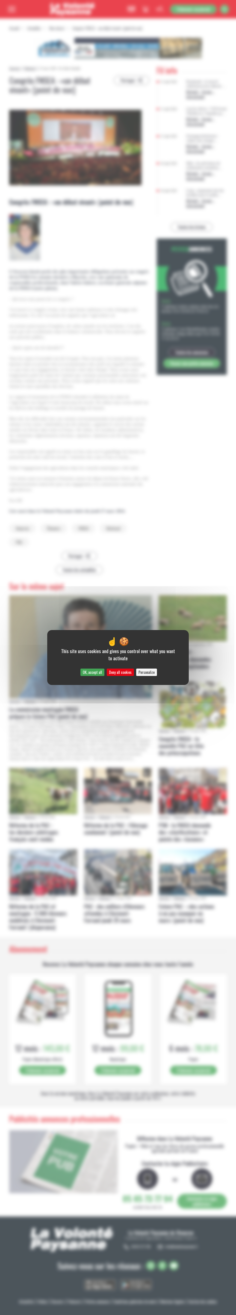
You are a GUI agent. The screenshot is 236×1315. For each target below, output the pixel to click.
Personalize (147, 672)
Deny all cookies (120, 672)
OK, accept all (92, 672)
